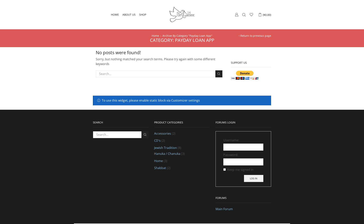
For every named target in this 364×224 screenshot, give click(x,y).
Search (218, 73)
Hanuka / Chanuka (167, 154)
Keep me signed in (240, 170)
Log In (253, 178)
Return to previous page (255, 35)
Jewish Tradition (165, 148)
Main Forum (224, 209)
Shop (142, 14)
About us (129, 14)
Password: (230, 155)
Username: (231, 140)
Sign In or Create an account (236, 14)
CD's (157, 140)
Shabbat (160, 168)
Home (115, 14)
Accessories (162, 133)
